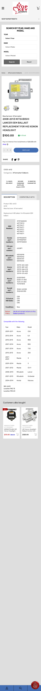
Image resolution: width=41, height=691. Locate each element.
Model (6, 52)
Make (6, 43)
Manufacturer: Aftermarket (12, 116)
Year (6, 34)
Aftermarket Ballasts (20, 173)
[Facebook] (12, 159)
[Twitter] (15, 159)
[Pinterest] (18, 159)
